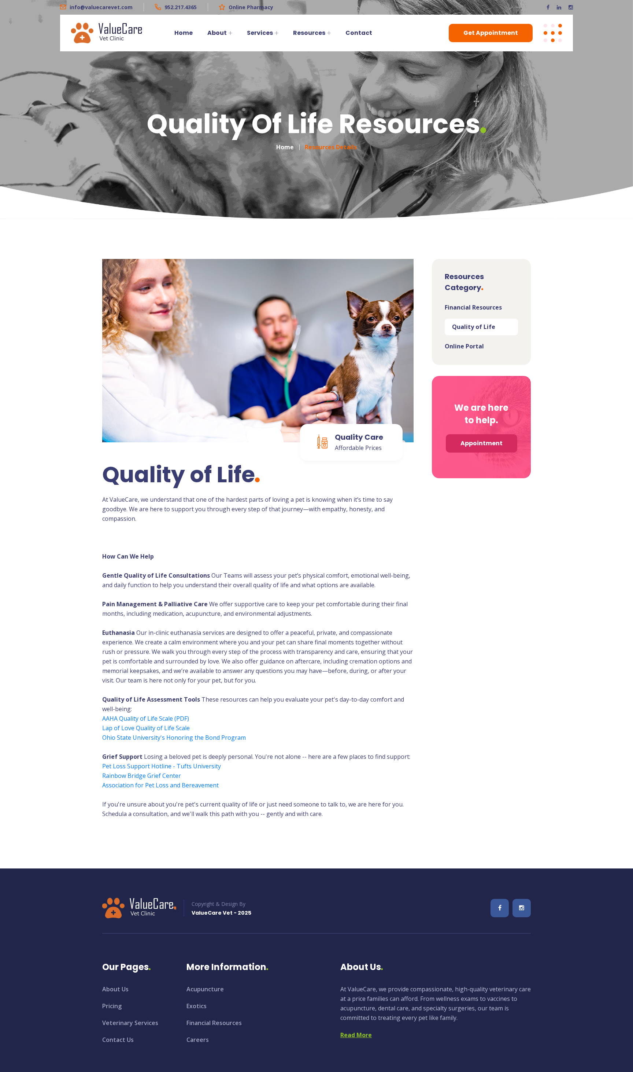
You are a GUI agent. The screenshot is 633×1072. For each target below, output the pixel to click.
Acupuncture (205, 989)
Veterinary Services (130, 1023)
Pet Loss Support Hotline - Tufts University (161, 766)
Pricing (112, 1006)
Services (260, 33)
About (217, 33)
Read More (356, 1035)
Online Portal (464, 346)
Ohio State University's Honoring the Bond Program (174, 737)
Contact (358, 33)
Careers (197, 1040)
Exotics (196, 1006)
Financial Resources (473, 307)
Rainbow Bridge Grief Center (141, 776)
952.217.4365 (180, 7)
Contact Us (118, 1040)
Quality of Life (473, 327)
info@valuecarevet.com (101, 7)
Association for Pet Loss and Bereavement (160, 785)
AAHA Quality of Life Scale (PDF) (145, 718)
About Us (115, 989)
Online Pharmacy (251, 7)
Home (183, 33)
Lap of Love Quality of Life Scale (146, 728)
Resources (309, 33)
